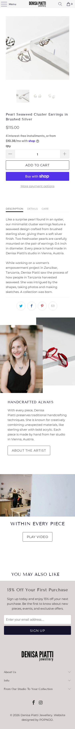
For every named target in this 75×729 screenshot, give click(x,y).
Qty (8, 146)
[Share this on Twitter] (21, 306)
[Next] (66, 53)
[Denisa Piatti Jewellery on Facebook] (34, 703)
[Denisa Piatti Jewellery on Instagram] (41, 703)
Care (45, 208)
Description (14, 208)
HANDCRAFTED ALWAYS (31, 402)
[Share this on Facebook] (31, 306)
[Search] (60, 4)
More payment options (37, 186)
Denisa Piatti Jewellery (36, 715)
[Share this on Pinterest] (42, 306)
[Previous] (9, 53)
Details (32, 208)
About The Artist (29, 450)
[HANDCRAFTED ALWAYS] (37, 355)
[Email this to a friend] (52, 306)
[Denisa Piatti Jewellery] (37, 4)
